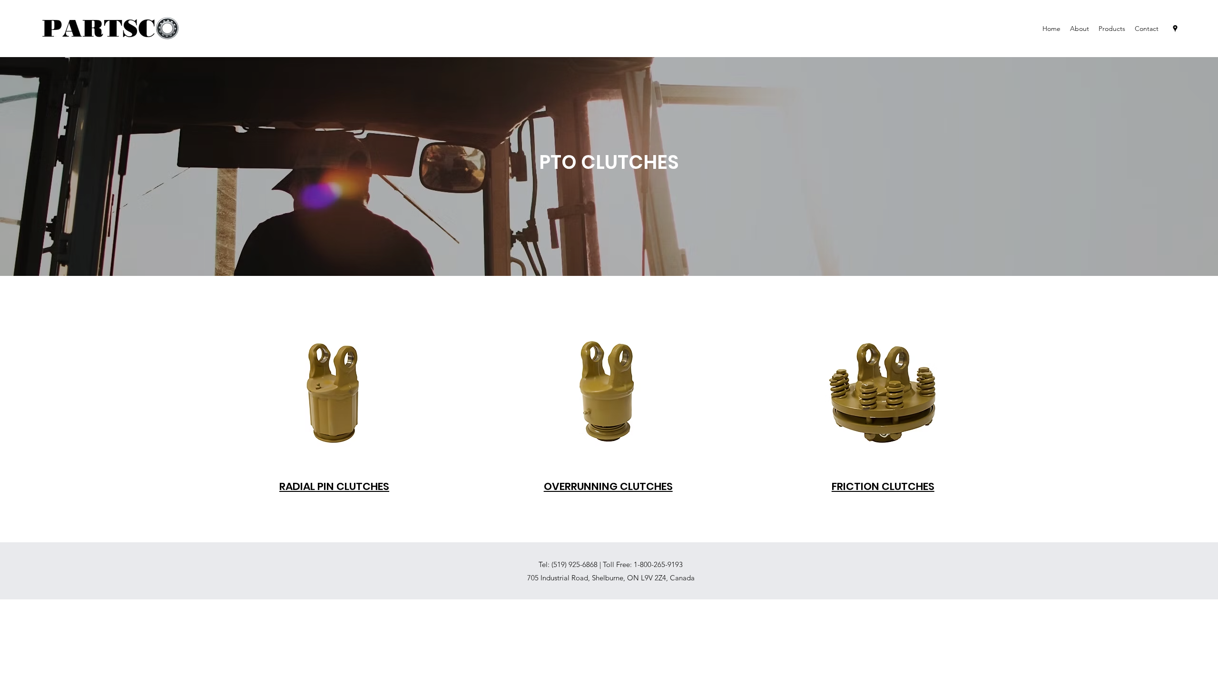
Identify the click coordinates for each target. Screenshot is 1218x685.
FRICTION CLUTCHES (883, 486)
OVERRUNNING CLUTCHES (608, 486)
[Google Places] (1175, 28)
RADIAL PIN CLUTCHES (334, 486)
